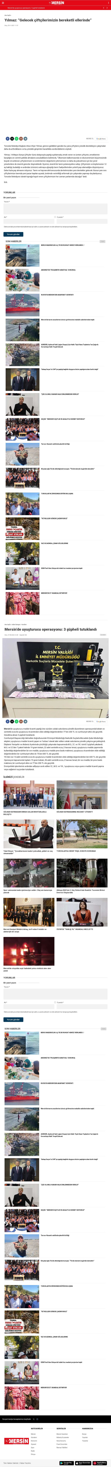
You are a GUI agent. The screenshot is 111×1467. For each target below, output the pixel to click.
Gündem (103, 635)
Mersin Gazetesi (62, 1434)
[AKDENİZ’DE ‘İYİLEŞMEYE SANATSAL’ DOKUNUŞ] (22, 291)
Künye (84, 1434)
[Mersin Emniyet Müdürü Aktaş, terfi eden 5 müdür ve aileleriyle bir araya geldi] (28, 912)
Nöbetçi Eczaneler (63, 1437)
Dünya (33, 1454)
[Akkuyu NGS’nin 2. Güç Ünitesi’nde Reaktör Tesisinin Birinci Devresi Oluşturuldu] (82, 873)
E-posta (60, 217)
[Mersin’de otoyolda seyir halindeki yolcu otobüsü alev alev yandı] (28, 951)
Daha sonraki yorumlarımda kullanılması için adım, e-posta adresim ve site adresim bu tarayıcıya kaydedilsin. (41, 227)
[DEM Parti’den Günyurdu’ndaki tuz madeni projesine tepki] (22, 589)
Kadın (33, 1451)
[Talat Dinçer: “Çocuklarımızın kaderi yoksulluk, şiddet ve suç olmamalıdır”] (28, 834)
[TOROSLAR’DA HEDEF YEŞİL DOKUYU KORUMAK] (82, 834)
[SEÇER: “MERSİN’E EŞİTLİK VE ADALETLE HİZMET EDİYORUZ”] (22, 440)
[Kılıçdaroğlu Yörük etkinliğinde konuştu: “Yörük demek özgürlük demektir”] (22, 490)
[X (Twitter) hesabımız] (34, 1419)
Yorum (7, 202)
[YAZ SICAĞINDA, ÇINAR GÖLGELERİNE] (22, 564)
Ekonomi (34, 1441)
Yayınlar (85, 1437)
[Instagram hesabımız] (37, 1419)
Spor (32, 1447)
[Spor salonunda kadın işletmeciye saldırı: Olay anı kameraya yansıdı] (28, 873)
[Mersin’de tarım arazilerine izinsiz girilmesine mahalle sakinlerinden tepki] (22, 341)
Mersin (33, 1434)
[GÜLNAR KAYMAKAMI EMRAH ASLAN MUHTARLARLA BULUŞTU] (28, 794)
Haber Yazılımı (25, 1463)
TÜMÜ (102, 241)
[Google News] (101, 138)
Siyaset (33, 1444)
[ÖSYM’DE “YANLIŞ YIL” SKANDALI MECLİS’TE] (82, 912)
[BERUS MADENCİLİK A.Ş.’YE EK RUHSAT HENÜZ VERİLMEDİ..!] (22, 266)
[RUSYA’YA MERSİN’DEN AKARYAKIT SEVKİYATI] (22, 316)
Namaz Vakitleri (62, 1447)
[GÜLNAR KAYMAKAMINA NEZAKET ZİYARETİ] (82, 794)
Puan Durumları (62, 1444)
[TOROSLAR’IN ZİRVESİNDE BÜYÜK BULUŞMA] (22, 514)
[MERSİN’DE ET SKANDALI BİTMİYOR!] (22, 614)
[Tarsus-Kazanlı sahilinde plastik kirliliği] (22, 465)
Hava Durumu (61, 1441)
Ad (5, 217)
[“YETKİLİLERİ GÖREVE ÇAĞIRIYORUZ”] (22, 539)
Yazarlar (85, 1441)
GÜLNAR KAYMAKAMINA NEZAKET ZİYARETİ (23, 8)
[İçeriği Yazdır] (25, 139)
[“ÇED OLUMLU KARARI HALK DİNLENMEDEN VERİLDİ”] (22, 415)
